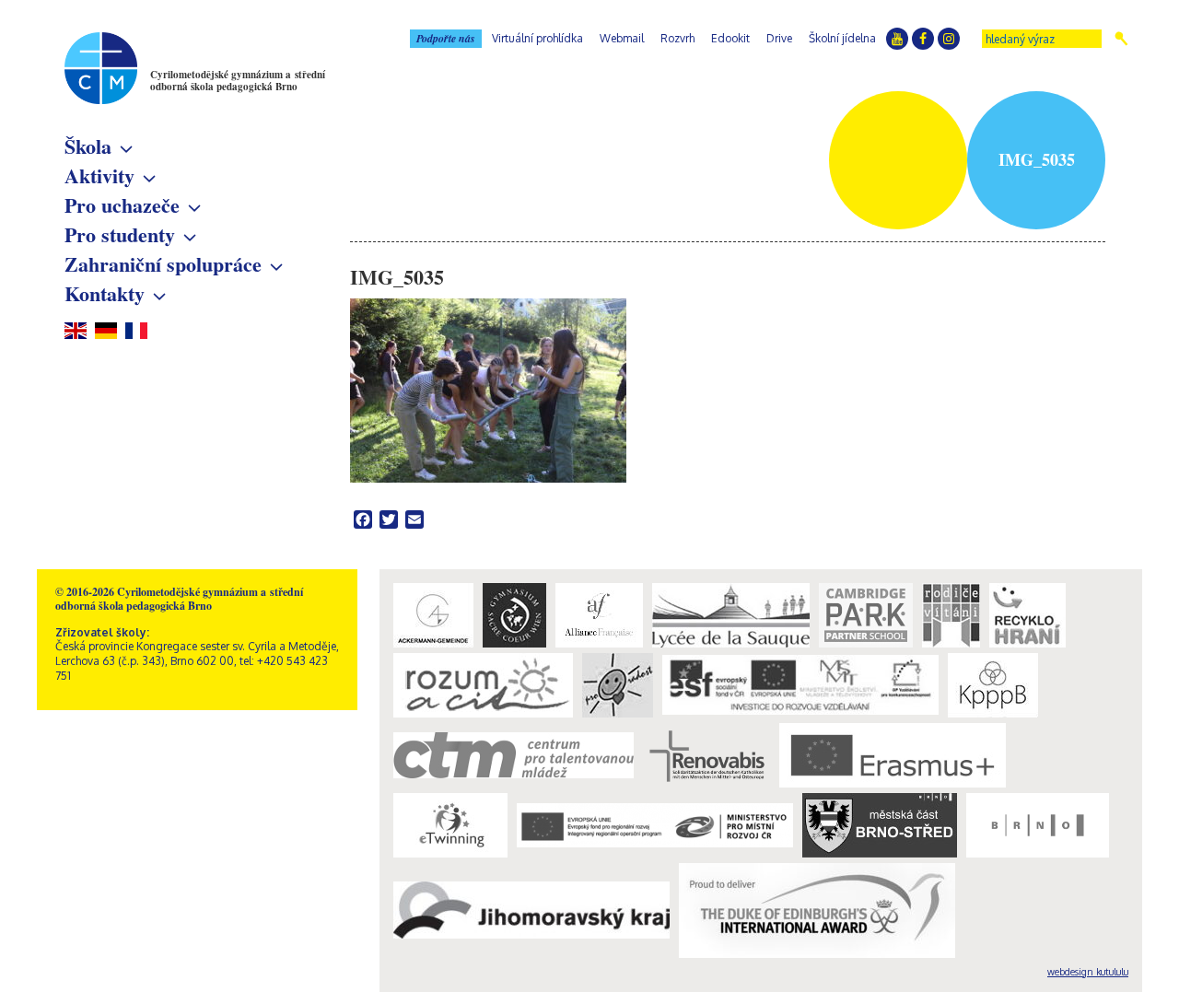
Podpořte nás (445, 38)
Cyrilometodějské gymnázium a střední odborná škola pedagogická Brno (237, 80)
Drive (779, 38)
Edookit (730, 38)
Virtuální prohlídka (537, 38)
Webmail (622, 38)
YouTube (897, 39)
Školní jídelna (842, 38)
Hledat (1121, 38)
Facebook (923, 39)
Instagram (949, 39)
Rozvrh (677, 38)
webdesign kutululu (1087, 971)
